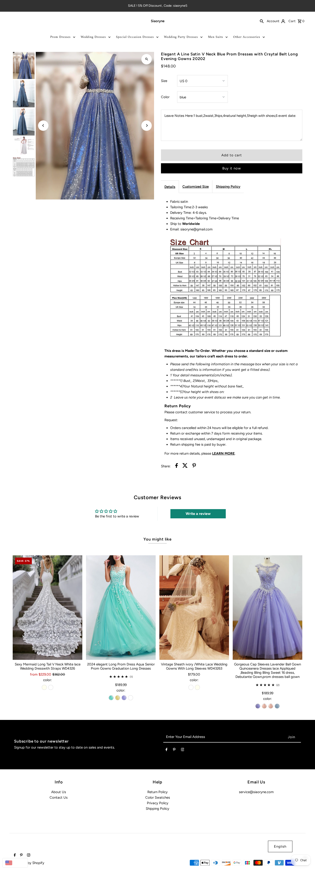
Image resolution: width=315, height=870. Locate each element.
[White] (50, 687)
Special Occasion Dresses (135, 37)
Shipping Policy (228, 186)
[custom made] (130, 697)
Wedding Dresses (93, 37)
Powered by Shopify (28, 863)
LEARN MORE (223, 453)
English (280, 846)
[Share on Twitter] (185, 466)
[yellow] (117, 697)
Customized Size (195, 186)
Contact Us (59, 797)
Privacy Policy (157, 803)
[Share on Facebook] (176, 466)
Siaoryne (157, 21)
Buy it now (231, 168)
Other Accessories (246, 37)
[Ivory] (44, 687)
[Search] (262, 21)
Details (169, 187)
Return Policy (157, 792)
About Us (58, 792)
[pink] (264, 706)
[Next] (146, 125)
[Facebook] (166, 750)
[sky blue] (277, 706)
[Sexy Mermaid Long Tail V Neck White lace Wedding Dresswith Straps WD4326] (47, 607)
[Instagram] (182, 750)
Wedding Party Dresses (181, 37)
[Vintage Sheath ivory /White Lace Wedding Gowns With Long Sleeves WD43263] (194, 607)
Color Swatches (157, 797)
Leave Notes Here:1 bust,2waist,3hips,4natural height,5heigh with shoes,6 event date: (230, 116)
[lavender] (124, 697)
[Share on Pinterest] (194, 466)
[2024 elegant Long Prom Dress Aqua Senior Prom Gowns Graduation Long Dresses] (121, 607)
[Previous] (43, 125)
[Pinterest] (174, 750)
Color (165, 97)
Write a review (198, 513)
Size (164, 81)
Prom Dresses (60, 37)
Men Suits (215, 37)
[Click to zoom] (146, 59)
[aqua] (111, 697)
